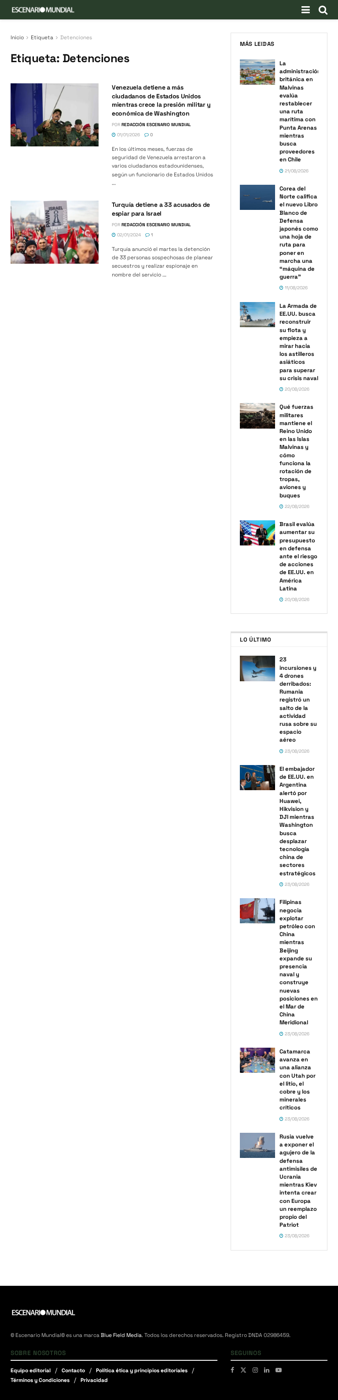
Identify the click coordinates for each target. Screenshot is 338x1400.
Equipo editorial (31, 1370)
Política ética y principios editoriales (141, 1370)
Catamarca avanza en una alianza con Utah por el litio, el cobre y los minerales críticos (297, 1079)
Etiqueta (42, 37)
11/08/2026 (295, 288)
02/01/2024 (128, 235)
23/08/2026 (296, 751)
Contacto (73, 1370)
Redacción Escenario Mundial (156, 124)
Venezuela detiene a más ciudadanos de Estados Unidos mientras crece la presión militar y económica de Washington (161, 100)
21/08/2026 (296, 171)
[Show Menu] (305, 9)
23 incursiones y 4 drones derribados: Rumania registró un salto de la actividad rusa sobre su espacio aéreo (298, 699)
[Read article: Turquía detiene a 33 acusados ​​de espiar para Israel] (55, 232)
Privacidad (94, 1380)
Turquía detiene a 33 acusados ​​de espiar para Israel (161, 209)
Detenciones (76, 37)
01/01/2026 (128, 135)
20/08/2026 (296, 389)
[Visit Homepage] (43, 10)
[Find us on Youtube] (279, 1370)
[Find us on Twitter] (243, 1370)
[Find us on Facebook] (232, 1370)
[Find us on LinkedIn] (266, 1370)
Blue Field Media (121, 1335)
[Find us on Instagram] (255, 1370)
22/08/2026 (296, 506)
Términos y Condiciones (40, 1380)
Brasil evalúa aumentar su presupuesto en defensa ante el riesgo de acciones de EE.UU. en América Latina (298, 556)
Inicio (17, 37)
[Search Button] (323, 9)
